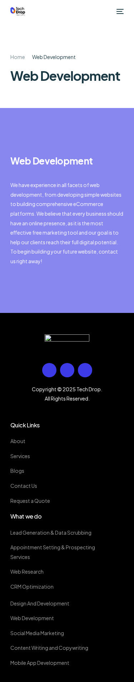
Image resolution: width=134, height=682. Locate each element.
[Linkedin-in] (67, 370)
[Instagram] (85, 370)
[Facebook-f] (49, 370)
